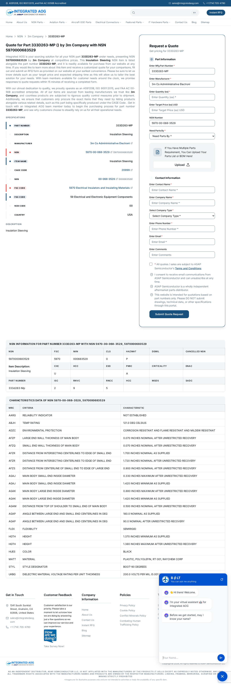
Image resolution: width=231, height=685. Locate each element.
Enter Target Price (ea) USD (163, 104)
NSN (20, 36)
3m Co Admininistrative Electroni (110, 143)
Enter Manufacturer (160, 78)
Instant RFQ (216, 12)
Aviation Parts (57, 22)
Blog (194, 22)
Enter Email (155, 236)
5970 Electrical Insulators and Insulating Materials (99, 187)
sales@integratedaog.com (185, 3)
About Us (22, 22)
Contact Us (181, 22)
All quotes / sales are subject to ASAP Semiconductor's (177, 266)
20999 (126, 169)
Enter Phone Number (160, 223)
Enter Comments (158, 249)
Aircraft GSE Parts (81, 22)
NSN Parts (37, 22)
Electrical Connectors (107, 22)
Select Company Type (161, 210)
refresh (222, 579)
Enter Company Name (161, 197)
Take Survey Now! (54, 646)
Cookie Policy (127, 610)
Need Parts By (157, 130)
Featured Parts (134, 22)
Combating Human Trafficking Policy (130, 622)
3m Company (35, 36)
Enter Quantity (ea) (159, 91)
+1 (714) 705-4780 (215, 3)
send (221, 658)
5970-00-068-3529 (98, 152)
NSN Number (156, 117)
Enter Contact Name (160, 184)
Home (9, 22)
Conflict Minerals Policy (133, 615)
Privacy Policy (127, 605)
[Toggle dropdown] (44, 22)
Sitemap (205, 22)
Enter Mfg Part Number (162, 65)
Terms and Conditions (188, 268)
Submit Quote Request (169, 314)
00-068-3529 (106, 178)
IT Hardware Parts (158, 22)
